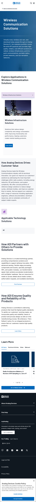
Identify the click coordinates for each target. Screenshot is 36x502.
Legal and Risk (5, 460)
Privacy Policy (5, 473)
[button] (18, 95)
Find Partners (18, 284)
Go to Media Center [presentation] (16, 387)
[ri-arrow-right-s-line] (22, 382)
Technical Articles (13, 347)
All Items (4, 347)
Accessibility (5, 467)
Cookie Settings (18, 494)
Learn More (9, 145)
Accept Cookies (18, 498)
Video (22, 347)
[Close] (34, 481)
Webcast (27, 347)
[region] (18, 490)
